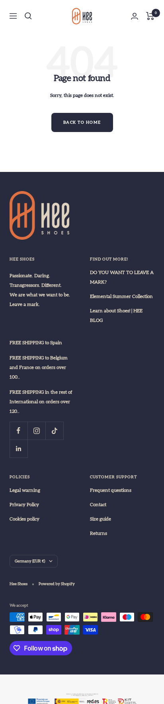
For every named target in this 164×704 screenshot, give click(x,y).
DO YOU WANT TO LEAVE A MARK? (122, 277)
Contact (98, 504)
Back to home (82, 122)
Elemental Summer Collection (121, 296)
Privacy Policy (24, 504)
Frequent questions (110, 490)
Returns (98, 533)
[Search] (28, 16)
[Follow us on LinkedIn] (18, 449)
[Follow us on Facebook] (18, 431)
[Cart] (150, 16)
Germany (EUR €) (30, 561)
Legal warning (25, 490)
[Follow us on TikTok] (54, 431)
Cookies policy (24, 519)
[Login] (134, 16)
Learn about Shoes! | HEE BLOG (116, 315)
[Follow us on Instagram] (36, 431)
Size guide (100, 519)
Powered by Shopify (57, 584)
